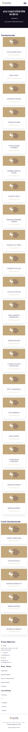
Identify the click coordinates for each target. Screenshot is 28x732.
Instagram (4, 702)
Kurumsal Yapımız (5, 674)
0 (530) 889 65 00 (5, 655)
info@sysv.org (4, 660)
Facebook (4, 695)
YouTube (3, 706)
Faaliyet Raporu (5, 682)
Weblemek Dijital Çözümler (14, 724)
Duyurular (3, 686)
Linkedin (3, 710)
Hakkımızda (4, 670)
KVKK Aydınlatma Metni (14, 727)
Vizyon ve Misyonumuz (7, 678)
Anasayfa (14, 18)
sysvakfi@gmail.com (6, 662)
